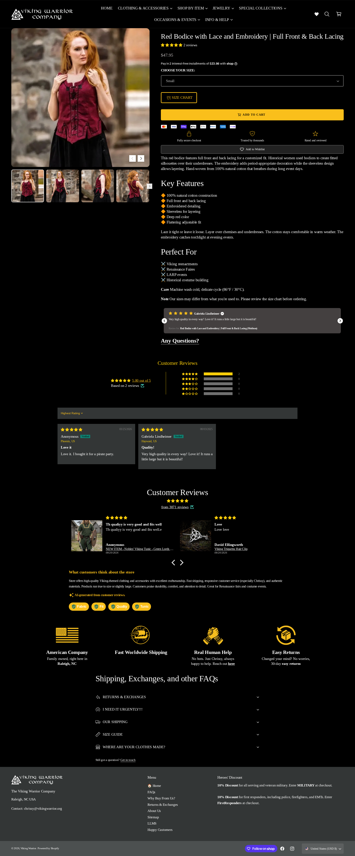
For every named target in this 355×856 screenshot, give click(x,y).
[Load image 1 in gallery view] (27, 186)
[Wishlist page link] (317, 14)
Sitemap (153, 817)
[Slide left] (132, 158)
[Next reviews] (340, 320)
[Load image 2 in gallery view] (62, 186)
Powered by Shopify (48, 848)
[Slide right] (141, 158)
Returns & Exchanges (163, 805)
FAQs (151, 792)
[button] (145, 8)
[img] (71, 430)
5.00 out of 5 (141, 380)
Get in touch (128, 760)
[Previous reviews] (164, 320)
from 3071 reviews (175, 507)
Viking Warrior (28, 848)
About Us (154, 811)
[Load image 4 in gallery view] (132, 186)
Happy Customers (160, 830)
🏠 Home (154, 786)
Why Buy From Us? (161, 798)
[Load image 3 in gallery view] (97, 186)
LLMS (152, 823)
